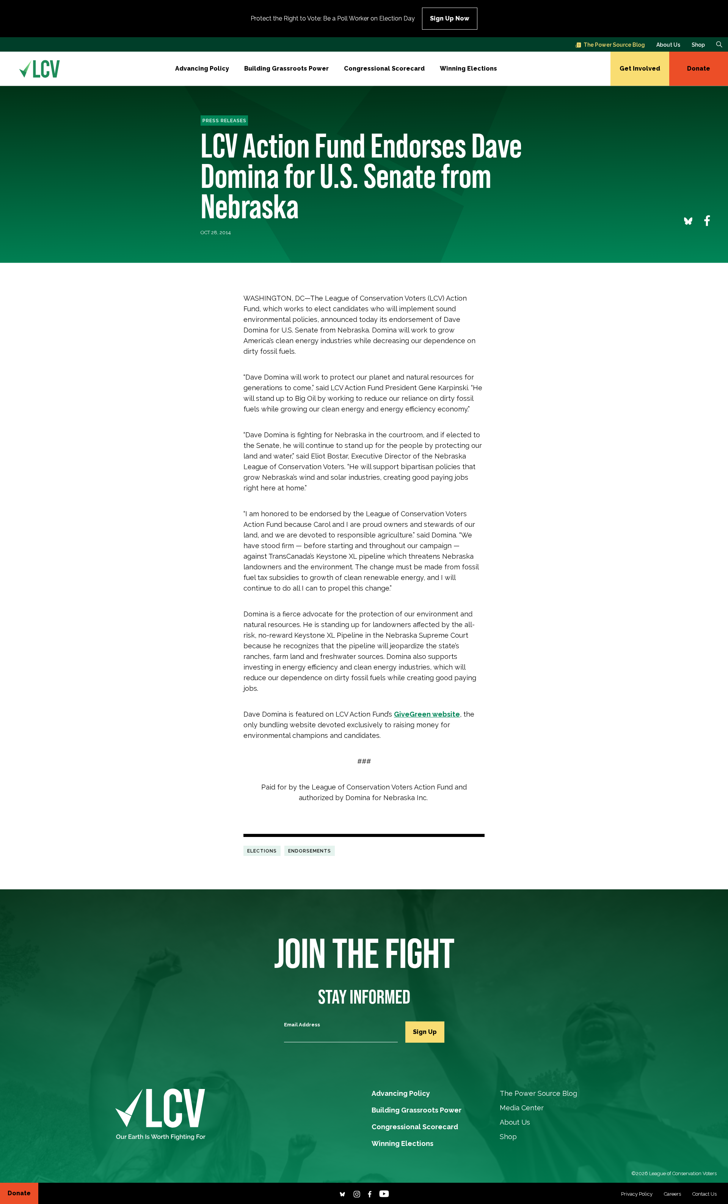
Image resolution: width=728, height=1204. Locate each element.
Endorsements (309, 850)
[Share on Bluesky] (688, 220)
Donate (698, 68)
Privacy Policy (637, 1194)
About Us (668, 45)
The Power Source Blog (614, 45)
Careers (672, 1194)
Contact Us (704, 1194)
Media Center (522, 1108)
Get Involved (640, 68)
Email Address (302, 1024)
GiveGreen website (427, 714)
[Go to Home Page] (39, 68)
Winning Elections (468, 68)
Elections (262, 850)
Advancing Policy (202, 68)
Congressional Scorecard (384, 68)
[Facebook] (370, 1193)
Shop (698, 45)
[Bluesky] (342, 1193)
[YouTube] (384, 1193)
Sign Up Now (449, 18)
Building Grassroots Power (286, 68)
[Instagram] (356, 1193)
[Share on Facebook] (707, 220)
